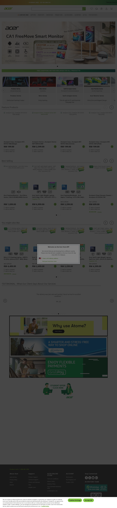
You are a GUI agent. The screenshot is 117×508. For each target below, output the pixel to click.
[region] (58, 502)
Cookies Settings (75, 500)
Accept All (88, 500)
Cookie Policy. (45, 506)
